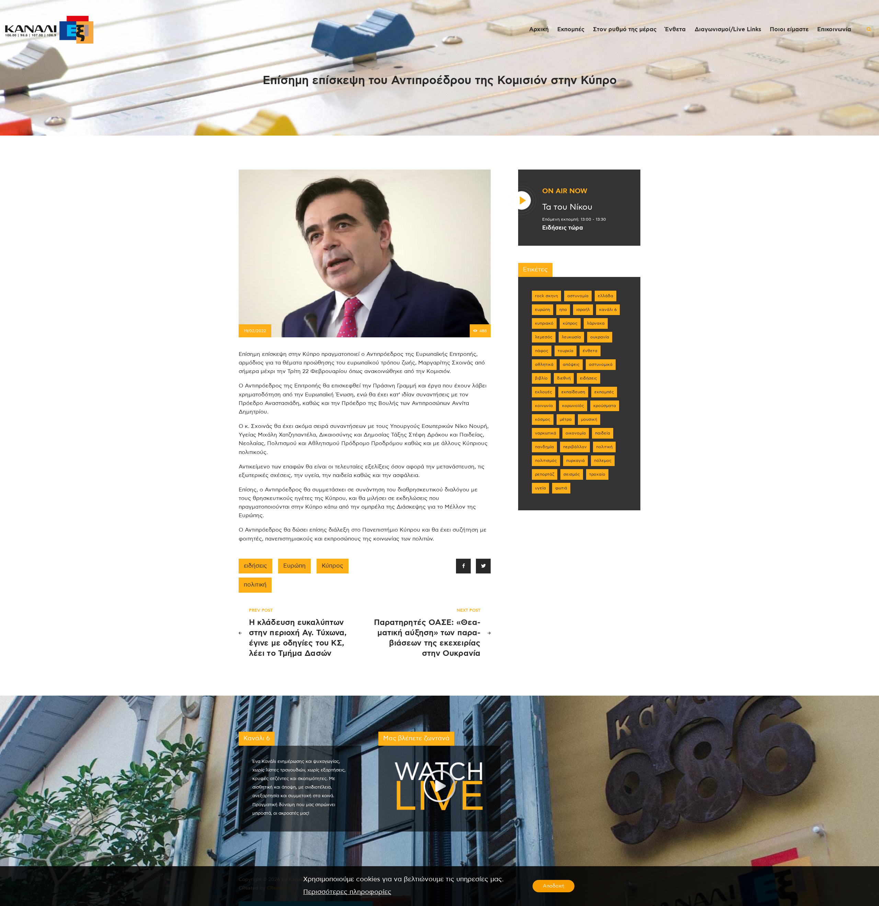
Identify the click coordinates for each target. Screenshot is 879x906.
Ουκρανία (599, 337)
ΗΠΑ (563, 309)
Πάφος (541, 351)
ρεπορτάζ (544, 474)
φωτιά (561, 488)
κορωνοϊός (573, 406)
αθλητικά (544, 364)
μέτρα (566, 419)
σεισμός (571, 474)
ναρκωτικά (545, 433)
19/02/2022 (255, 331)
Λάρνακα (596, 323)
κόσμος (542, 419)
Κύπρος (332, 566)
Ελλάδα (605, 296)
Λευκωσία (571, 337)
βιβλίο (541, 378)
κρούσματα (604, 406)
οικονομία (576, 433)
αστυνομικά (601, 364)
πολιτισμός (546, 460)
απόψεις (571, 364)
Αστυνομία (578, 296)
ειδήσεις (255, 566)
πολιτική (255, 585)
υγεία (540, 488)
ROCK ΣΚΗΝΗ (546, 296)
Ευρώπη (294, 566)
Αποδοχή (553, 886)
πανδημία (544, 447)
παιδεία (602, 433)
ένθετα (590, 351)
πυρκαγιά (575, 460)
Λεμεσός (543, 337)
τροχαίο (597, 474)
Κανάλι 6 (608, 309)
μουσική (589, 419)
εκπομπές (604, 392)
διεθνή (564, 378)
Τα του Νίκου (567, 207)
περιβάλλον (575, 447)
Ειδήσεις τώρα (562, 228)
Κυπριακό (544, 323)
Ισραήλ (583, 309)
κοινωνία (544, 406)
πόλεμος (603, 460)
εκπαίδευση (573, 392)
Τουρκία (565, 351)
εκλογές (543, 392)
